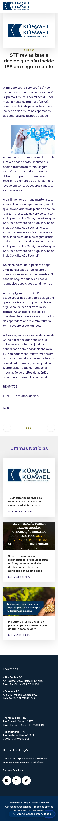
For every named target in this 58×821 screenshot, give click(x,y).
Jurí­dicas (29, 50)
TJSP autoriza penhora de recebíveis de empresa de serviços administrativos (25, 501)
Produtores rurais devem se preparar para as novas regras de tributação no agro (27, 625)
